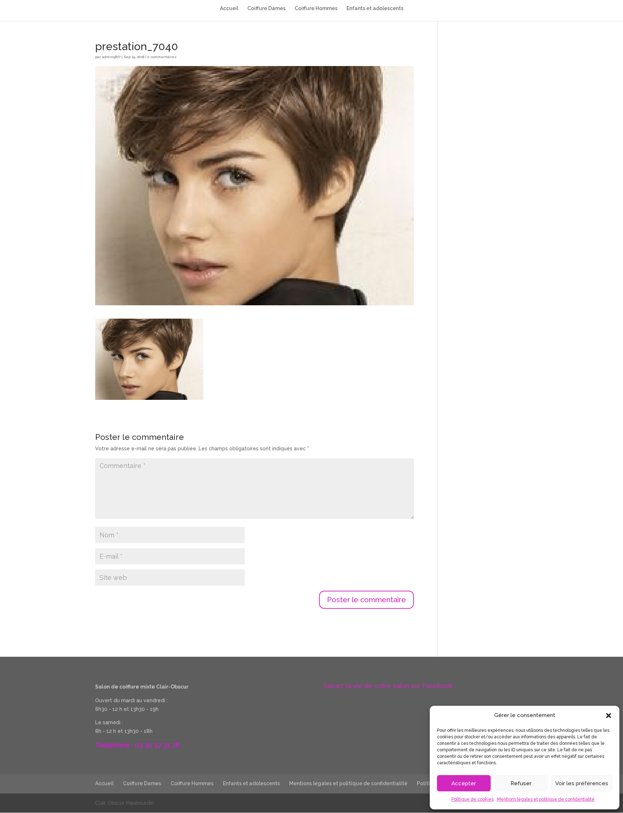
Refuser (521, 783)
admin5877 (111, 57)
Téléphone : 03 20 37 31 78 (137, 745)
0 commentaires (162, 57)
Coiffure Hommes (316, 8)
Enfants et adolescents (374, 8)
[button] (608, 715)
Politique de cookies (472, 799)
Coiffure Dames (266, 8)
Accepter (463, 783)
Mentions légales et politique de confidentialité (546, 799)
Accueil (229, 8)
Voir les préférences (581, 783)
